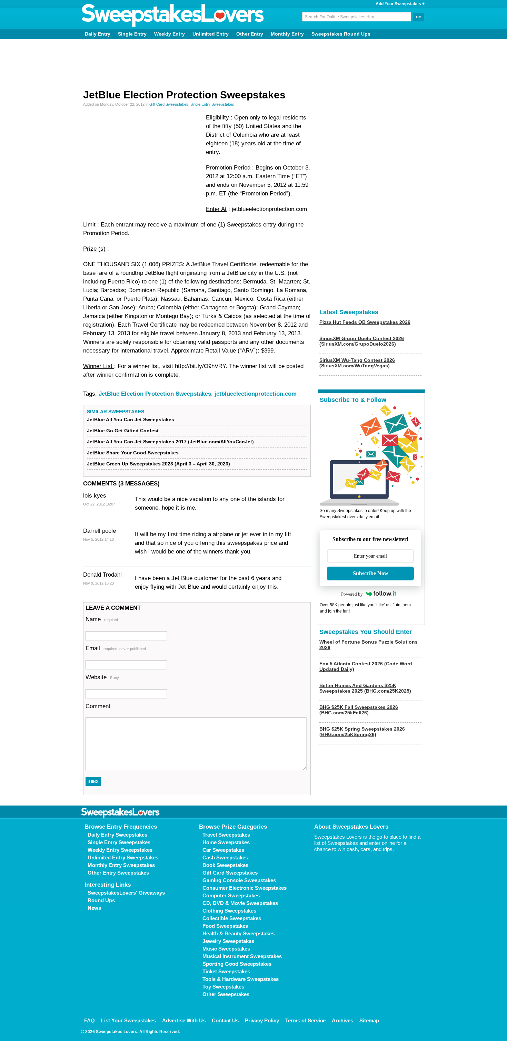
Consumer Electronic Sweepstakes (244, 888)
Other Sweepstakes (225, 994)
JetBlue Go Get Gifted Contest (123, 430)
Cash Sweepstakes (225, 857)
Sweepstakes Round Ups (340, 34)
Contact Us (225, 1020)
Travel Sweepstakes (226, 835)
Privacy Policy (262, 1020)
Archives (342, 1020)
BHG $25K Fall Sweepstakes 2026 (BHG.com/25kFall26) (358, 709)
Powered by (352, 594)
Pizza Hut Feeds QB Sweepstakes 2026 (364, 322)
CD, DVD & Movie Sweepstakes (240, 903)
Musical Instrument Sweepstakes (242, 956)
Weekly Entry (169, 34)
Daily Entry (97, 34)
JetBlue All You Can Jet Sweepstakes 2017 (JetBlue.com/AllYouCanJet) (170, 441)
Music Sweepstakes (226, 949)
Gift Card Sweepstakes (168, 104)
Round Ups (101, 900)
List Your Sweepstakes (128, 1020)
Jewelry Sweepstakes (228, 941)
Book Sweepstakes (225, 865)
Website (102, 677)
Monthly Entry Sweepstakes (121, 865)
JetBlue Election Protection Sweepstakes (155, 394)
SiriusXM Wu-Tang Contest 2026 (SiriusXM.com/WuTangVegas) (357, 362)
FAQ (89, 1020)
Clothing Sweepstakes (229, 911)
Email (116, 648)
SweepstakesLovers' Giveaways (126, 893)
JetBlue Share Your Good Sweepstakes (133, 452)
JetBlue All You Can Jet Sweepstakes (130, 419)
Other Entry (249, 34)
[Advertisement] (253, 61)
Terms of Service (305, 1020)
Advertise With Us (184, 1020)
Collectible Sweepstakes (231, 918)
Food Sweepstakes (225, 926)
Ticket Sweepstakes (226, 971)
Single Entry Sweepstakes (212, 104)
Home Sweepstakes (226, 842)
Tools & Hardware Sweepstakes (240, 979)
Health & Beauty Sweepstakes (238, 933)
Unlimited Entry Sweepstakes (123, 857)
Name (102, 619)
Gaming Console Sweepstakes (239, 880)
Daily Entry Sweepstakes (117, 835)
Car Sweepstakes (223, 850)
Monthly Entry (287, 34)
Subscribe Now (370, 573)
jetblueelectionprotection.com (256, 394)
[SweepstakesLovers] (173, 15)
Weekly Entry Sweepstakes (120, 850)
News (94, 908)
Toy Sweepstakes (223, 987)
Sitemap (369, 1020)
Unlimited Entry (210, 34)
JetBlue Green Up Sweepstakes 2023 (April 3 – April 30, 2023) (158, 463)
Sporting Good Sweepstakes (236, 964)
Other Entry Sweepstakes (118, 873)
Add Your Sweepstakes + (400, 3)
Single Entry (132, 34)
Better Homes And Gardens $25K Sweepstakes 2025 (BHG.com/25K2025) (365, 688)
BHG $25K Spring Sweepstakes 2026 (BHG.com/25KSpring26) (362, 731)
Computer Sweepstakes (231, 895)
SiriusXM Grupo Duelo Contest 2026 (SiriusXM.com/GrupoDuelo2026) (361, 341)
